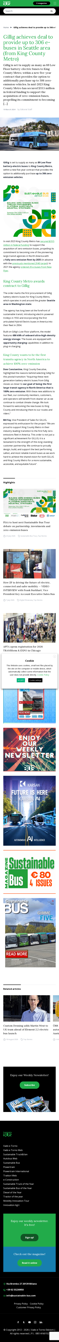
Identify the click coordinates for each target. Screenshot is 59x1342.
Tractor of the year (13, 1196)
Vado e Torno (10, 1145)
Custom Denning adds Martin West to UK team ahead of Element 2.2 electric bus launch (26, 1029)
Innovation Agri (11, 1205)
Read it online (29, 1262)
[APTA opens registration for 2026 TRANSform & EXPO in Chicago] (29, 628)
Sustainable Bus (11, 1162)
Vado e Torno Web (13, 1150)
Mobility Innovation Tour (16, 1200)
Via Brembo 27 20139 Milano (21, 1283)
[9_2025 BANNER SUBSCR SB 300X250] (29, 872)
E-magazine (41, 3)
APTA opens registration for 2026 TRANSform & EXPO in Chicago (23, 648)
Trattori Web (10, 1175)
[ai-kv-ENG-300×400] (29, 811)
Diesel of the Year (12, 1192)
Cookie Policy (36, 1303)
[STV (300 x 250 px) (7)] (29, 701)
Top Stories (42, 536)
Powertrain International (16, 1171)
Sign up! (29, 1237)
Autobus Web (10, 1158)
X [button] (54, 656)
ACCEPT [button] (21, 680)
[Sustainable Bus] (6, 3)
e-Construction (11, 1179)
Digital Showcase (26, 600)
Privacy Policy (21, 1303)
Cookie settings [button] (35, 680)
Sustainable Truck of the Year (18, 1183)
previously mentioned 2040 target (29, 263)
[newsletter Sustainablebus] (29, 749)
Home (6, 27)
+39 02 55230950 (15, 1289)
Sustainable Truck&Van (15, 1154)
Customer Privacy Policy (28, 1307)
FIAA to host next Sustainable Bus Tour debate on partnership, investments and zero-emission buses (26, 526)
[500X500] (29, 211)
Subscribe (29, 1085)
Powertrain (9, 1167)
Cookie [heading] (29, 660)
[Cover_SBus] (29, 932)
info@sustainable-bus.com (21, 1295)
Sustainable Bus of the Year (17, 1188)
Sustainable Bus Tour (29, 536)
